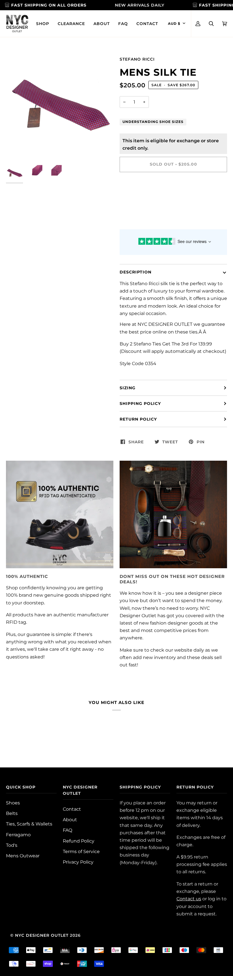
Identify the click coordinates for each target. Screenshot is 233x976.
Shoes (13, 803)
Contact (72, 809)
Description (135, 272)
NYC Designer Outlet (41, 935)
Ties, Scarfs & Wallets (29, 824)
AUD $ (174, 24)
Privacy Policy (78, 862)
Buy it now (173, 188)
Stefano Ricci (137, 59)
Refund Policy (78, 841)
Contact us (188, 898)
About (70, 819)
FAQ (67, 830)
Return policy (138, 419)
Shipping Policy (140, 403)
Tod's (11, 845)
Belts (12, 813)
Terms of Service (81, 851)
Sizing (128, 388)
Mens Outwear (22, 855)
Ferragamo (18, 834)
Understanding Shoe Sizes (153, 122)
